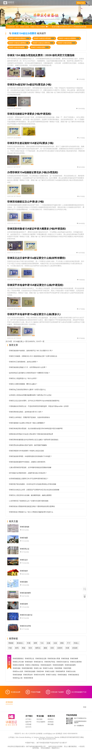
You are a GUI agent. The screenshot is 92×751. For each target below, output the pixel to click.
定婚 (48, 643)
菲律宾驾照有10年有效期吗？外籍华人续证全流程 (26, 451)
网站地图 (51, 724)
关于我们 (28, 719)
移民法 (37, 648)
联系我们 (51, 719)
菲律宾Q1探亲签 (18, 665)
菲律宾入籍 (38, 668)
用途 (23, 648)
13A (41, 643)
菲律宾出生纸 (71, 671)
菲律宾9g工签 (18, 678)
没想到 (59, 648)
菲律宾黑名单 (28, 674)
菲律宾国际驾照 (27, 668)
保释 (35, 643)
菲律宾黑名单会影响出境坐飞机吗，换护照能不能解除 (28, 445)
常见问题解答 (41, 722)
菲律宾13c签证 (48, 668)
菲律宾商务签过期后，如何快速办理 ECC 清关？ (26, 412)
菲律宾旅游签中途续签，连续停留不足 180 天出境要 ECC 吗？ (31, 350)
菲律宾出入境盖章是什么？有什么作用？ (23, 378)
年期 (28, 643)
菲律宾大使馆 (49, 671)
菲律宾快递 (65, 658)
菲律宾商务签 (28, 678)
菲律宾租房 (29, 662)
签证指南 (39, 719)
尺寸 (68, 643)
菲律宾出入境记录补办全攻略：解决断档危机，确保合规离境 (30, 495)
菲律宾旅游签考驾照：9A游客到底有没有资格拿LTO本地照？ (30, 456)
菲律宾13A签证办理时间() (43, 43)
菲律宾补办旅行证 (62, 662)
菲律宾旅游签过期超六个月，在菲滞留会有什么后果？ (28, 367)
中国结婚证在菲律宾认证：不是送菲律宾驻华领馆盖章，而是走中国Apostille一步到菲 (39, 406)
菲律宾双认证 (29, 658)
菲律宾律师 (74, 658)
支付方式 (28, 727)
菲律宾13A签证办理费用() (69, 38)
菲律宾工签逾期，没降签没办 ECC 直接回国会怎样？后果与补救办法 (33, 356)
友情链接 (51, 722)
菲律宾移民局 (60, 671)
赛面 (62, 643)
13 (37, 341)
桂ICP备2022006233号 (47, 739)
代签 (10, 648)
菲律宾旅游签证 (73, 674)
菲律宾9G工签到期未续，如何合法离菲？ (23, 362)
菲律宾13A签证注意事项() (19, 43)
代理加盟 (28, 724)
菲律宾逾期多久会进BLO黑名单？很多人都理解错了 (27, 423)
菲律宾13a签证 (24, 27)
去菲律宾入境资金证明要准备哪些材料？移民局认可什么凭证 (30, 395)
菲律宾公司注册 (18, 662)
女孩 (55, 643)
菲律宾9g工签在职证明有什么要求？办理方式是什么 (27, 389)
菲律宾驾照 (67, 668)
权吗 (17, 648)
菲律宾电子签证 (49, 662)
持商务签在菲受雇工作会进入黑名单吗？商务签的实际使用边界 (31, 434)
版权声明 (28, 722)
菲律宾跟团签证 (18, 658)
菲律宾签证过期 (40, 658)
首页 (17, 27)
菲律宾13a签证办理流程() (44, 38)
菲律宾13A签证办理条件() (19, 38)
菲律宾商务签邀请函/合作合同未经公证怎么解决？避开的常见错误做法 (33, 439)
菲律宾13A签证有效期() (18, 47)
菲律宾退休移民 (70, 665)
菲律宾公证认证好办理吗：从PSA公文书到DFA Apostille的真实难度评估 (34, 401)
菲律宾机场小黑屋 (53, 658)
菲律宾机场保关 (46, 665)
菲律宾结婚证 (62, 674)
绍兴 (30, 648)
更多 (84, 707)
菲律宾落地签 (17, 674)
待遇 (67, 648)
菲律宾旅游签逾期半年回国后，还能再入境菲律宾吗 (27, 462)
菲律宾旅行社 (38, 662)
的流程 (74, 648)
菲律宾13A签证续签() (66, 43)
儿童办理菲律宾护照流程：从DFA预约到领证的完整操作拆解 (30, 467)
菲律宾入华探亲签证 (32, 665)
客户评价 (82, 3)
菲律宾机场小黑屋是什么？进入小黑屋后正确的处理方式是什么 (31, 512)
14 (39, 341)
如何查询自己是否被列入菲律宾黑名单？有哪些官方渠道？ (29, 373)
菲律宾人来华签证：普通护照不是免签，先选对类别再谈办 (29, 417)
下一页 (42, 341)
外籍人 (76, 643)
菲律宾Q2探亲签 (76, 662)
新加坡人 (20, 643)
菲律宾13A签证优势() (40, 47)
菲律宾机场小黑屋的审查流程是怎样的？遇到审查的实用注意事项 (32, 506)
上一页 (24, 341)
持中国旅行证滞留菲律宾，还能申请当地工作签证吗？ (28, 473)
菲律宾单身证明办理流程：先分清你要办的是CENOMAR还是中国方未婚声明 (35, 428)
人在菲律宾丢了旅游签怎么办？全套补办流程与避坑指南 (28, 501)
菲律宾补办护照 (39, 674)
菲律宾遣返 (17, 668)
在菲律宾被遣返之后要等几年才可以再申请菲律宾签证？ (28, 478)
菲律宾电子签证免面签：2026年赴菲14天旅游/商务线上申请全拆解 (32, 484)
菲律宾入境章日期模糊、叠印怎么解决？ (23, 384)
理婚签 (10, 643)
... (35, 341)
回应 (52, 648)
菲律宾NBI (40, 671)
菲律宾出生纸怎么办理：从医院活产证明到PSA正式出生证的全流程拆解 (34, 490)
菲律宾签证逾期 (29, 671)
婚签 (45, 648)
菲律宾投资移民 (58, 665)
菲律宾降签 (58, 668)
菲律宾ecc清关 (18, 671)
